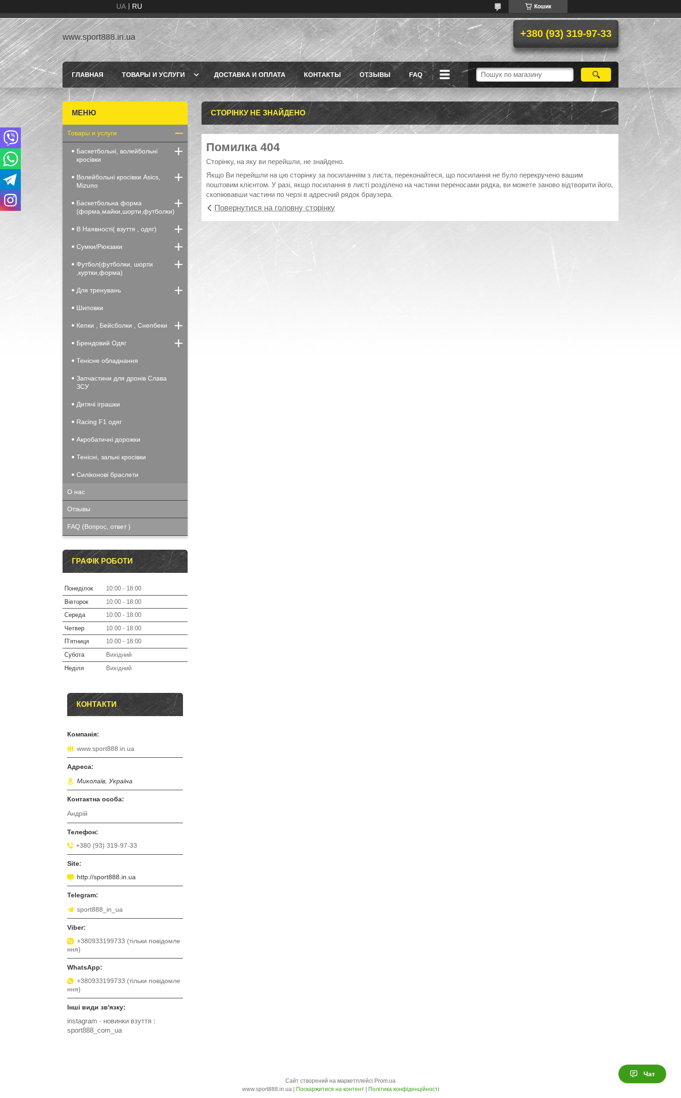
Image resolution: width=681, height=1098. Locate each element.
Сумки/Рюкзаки (99, 246)
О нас (76, 491)
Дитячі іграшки (98, 404)
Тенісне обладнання (107, 360)
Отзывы (78, 509)
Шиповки (89, 307)
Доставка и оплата (249, 74)
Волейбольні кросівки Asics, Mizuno (118, 181)
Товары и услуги (153, 74)
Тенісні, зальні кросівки (111, 457)
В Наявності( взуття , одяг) (116, 229)
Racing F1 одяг (99, 421)
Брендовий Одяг (101, 343)
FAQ (415, 74)
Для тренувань (98, 290)
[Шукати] (596, 75)
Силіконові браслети (107, 474)
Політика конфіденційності (403, 1089)
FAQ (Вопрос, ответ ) (99, 526)
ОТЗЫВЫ (375, 74)
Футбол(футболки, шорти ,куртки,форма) (114, 268)
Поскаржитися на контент (330, 1089)
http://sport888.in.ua (106, 877)
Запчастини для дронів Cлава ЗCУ (121, 382)
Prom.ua (385, 1081)
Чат (649, 1074)
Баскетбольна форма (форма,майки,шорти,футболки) (125, 207)
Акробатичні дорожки (108, 439)
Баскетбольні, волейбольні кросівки (117, 155)
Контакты (322, 74)
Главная (87, 74)
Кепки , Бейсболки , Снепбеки (121, 325)
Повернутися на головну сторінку (274, 207)
